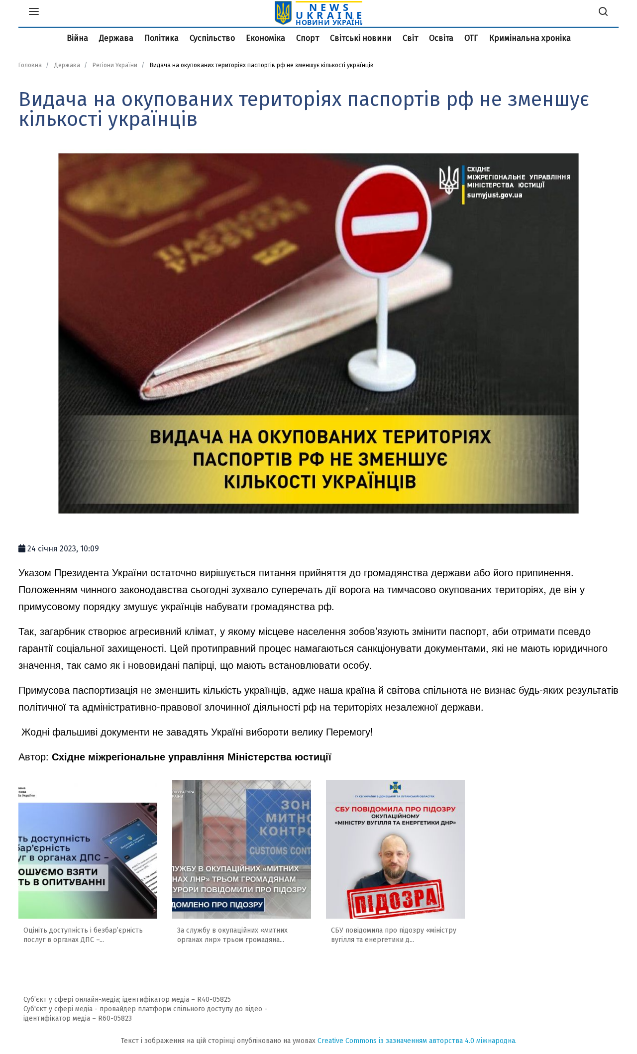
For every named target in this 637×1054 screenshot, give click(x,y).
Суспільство (212, 38)
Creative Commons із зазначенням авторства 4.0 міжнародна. (417, 1041)
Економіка (265, 38)
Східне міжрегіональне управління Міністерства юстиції (191, 756)
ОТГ (471, 38)
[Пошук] (603, 12)
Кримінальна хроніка (530, 38)
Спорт (307, 38)
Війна (77, 38)
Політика (161, 38)
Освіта (441, 38)
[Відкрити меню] (34, 12)
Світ (410, 38)
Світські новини (361, 38)
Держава (116, 38)
